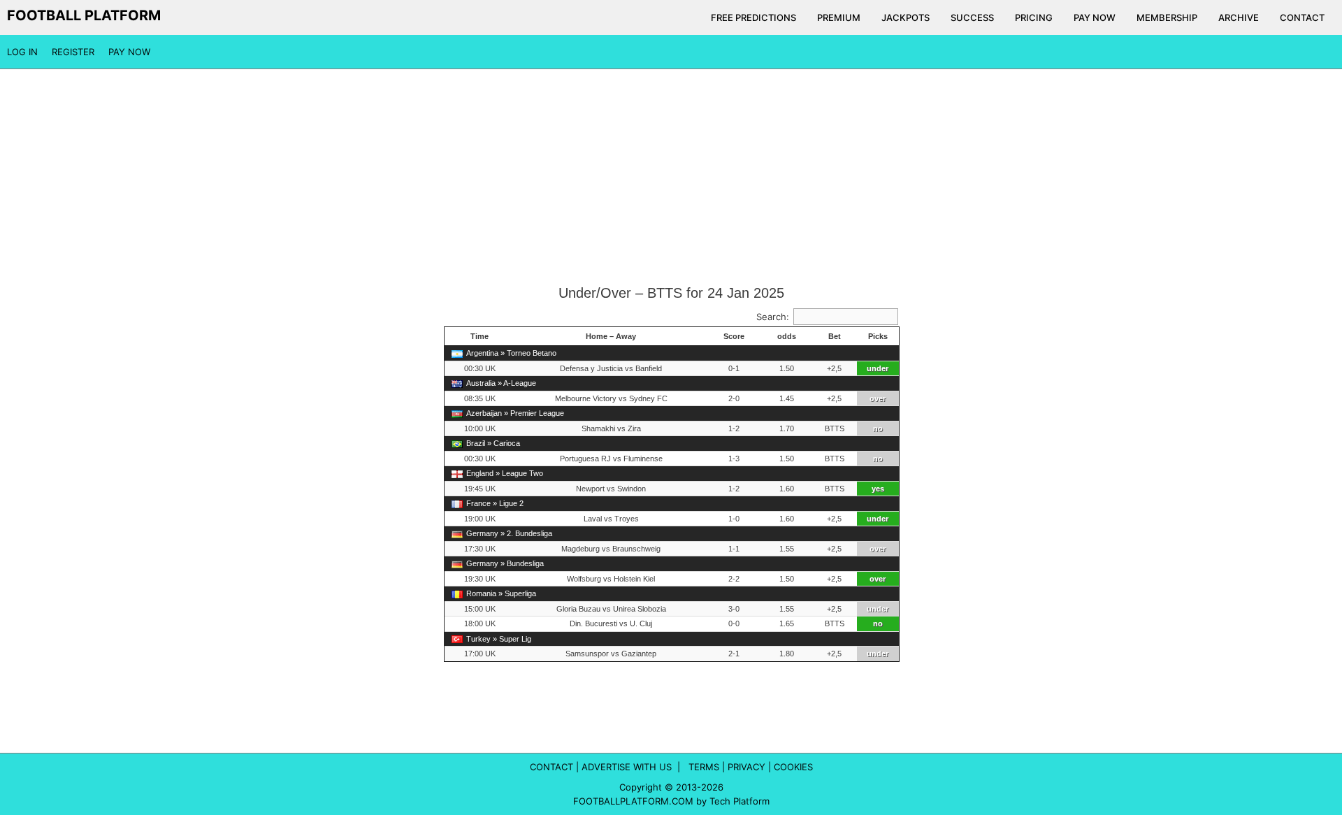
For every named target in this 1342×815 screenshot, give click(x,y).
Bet (834, 336)
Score (733, 336)
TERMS (703, 766)
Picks (878, 336)
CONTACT (1302, 17)
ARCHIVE (1238, 17)
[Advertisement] (671, 177)
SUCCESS (972, 17)
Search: (772, 316)
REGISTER (73, 51)
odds (786, 336)
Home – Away (611, 336)
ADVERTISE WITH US (627, 766)
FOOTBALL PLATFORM (84, 15)
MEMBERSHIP (1167, 17)
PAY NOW (1095, 17)
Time (479, 336)
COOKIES (793, 766)
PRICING (1034, 17)
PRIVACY (746, 766)
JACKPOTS (905, 17)
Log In (22, 51)
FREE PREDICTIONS (753, 17)
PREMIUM (838, 17)
